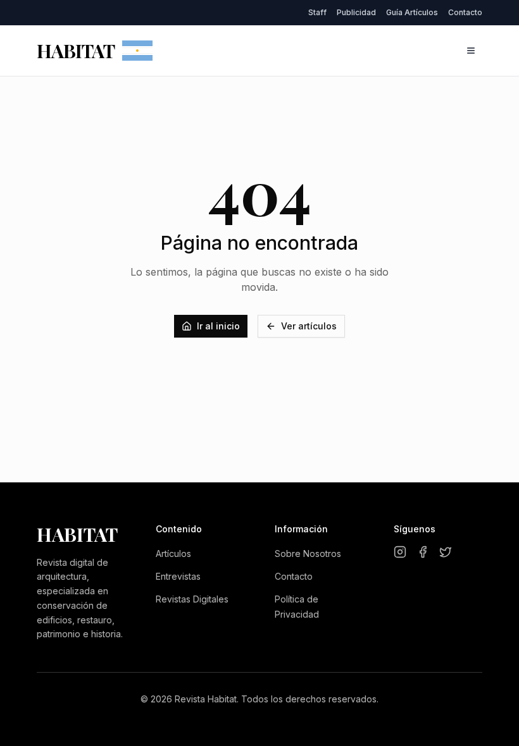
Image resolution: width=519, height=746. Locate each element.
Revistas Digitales (192, 599)
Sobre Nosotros (308, 553)
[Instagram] (400, 552)
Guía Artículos (412, 12)
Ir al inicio (218, 326)
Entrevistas (178, 576)
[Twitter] (445, 552)
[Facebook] (422, 552)
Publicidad (356, 12)
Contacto (465, 12)
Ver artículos (309, 326)
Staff (317, 12)
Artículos (173, 553)
